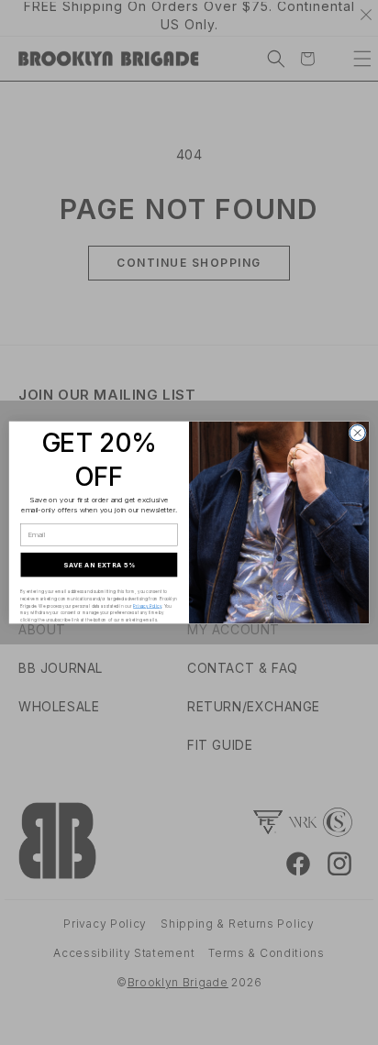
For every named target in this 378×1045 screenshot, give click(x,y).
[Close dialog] (357, 433)
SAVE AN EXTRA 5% (98, 564)
